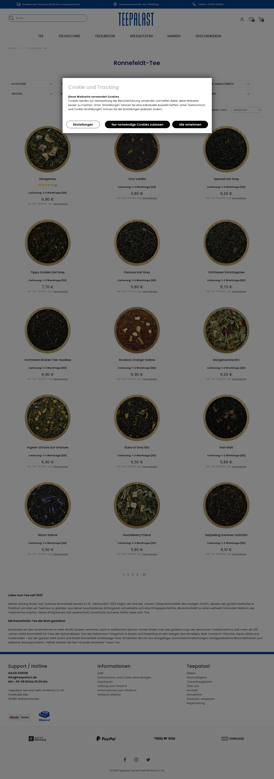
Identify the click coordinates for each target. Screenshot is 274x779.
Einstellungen (83, 124)
